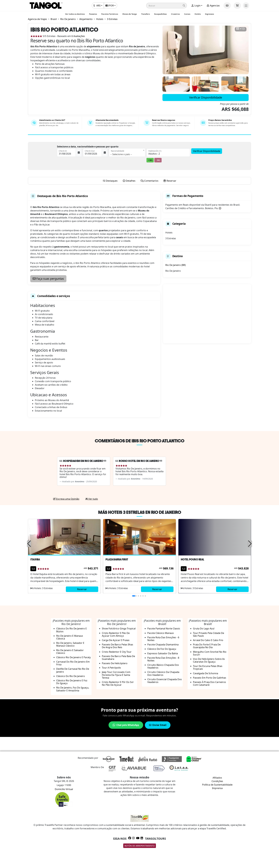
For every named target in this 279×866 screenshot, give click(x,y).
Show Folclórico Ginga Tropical (119, 628)
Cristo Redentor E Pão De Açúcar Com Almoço (116, 634)
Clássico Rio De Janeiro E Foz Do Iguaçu (71, 682)
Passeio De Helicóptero (114, 663)
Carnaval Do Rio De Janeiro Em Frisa (73, 663)
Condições (217, 781)
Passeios (93, 14)
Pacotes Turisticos (109, 14)
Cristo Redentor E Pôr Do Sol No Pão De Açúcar (117, 683)
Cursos (187, 14)
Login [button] (197, 5)
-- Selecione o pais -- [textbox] (121, 154)
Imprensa (217, 788)
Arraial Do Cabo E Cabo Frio (208, 640)
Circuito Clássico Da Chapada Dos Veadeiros (163, 673)
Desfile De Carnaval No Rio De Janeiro (72, 670)
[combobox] (127, 152)
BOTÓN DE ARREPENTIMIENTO (140, 845)
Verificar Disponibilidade (205, 97)
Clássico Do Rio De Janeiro (70, 676)
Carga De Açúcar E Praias (115, 640)
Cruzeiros (175, 14)
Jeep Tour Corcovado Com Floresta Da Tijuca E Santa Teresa (116, 674)
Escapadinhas (160, 14)
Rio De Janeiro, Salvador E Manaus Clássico (70, 644)
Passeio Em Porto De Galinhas (209, 677)
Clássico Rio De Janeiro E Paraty (73, 657)
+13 (242, 28)
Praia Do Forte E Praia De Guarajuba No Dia (207, 646)
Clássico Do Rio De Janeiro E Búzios (71, 630)
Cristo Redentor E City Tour (117, 651)
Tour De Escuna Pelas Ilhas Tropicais (207, 667)
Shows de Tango (129, 14)
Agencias (214, 5)
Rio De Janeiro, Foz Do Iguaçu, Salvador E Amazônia (72, 689)
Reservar (82, 589)
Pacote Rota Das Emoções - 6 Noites (163, 639)
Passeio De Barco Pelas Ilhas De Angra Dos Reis (117, 646)
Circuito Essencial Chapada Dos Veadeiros (164, 681)
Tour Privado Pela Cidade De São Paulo (208, 634)
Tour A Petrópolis (111, 667)
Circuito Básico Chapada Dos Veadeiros (163, 666)
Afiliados (217, 777)
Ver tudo (93, 498)
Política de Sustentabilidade (217, 784)
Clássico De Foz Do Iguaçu (161, 648)
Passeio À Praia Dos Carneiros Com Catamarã (209, 683)
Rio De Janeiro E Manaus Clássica (69, 637)
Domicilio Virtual (64, 789)
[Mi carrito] (237, 5)
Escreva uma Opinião (67, 498)
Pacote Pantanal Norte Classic (163, 628)
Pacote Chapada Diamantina (163, 644)
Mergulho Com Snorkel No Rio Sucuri (209, 653)
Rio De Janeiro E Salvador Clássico (70, 652)
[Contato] (227, 5)
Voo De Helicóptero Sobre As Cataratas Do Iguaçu (209, 660)
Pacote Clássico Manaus (160, 633)
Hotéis (198, 14)
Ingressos (209, 14)
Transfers (145, 14)
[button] (166, 5)
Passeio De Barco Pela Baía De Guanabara (118, 658)
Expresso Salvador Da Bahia (162, 653)
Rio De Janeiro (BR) (175, 265)
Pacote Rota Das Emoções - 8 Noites (163, 659)
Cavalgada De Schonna (205, 673)
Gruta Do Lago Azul (203, 628)
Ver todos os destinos (75, 14)
